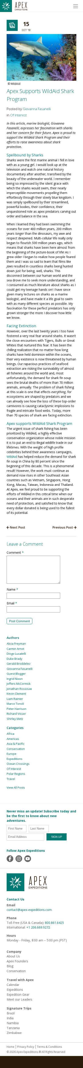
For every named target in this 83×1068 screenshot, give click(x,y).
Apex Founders (17, 961)
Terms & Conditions (49, 1047)
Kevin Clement (16, 694)
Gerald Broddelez (19, 664)
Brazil (11, 1013)
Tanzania (13, 1028)
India (10, 1018)
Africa (10, 734)
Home (10, 1047)
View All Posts (16, 787)
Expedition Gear (18, 994)
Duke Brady (14, 659)
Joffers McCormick (19, 684)
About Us (13, 956)
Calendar (13, 984)
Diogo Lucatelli (16, 654)
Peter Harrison (16, 709)
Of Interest (18, 115)
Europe (11, 754)
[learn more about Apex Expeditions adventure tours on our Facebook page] (10, 858)
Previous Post (62, 527)
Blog (10, 966)
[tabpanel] (41, 60)
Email (12, 603)
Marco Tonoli (15, 704)
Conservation (16, 749)
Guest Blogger (16, 674)
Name (12, 589)
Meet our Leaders (19, 999)
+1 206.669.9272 (38, 927)
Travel (11, 779)
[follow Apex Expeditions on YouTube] (27, 858)
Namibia (13, 1023)
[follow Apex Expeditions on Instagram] (18, 858)
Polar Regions (16, 774)
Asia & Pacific (15, 744)
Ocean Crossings (18, 764)
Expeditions (14, 759)
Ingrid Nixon (15, 679)
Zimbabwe (14, 1032)
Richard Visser (16, 714)
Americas (13, 739)
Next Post (17, 527)
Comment (15, 552)
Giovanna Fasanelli (37, 109)
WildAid (12, 456)
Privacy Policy (25, 1047)
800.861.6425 (54, 923)
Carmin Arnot (15, 649)
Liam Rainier (15, 699)
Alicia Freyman (16, 644)
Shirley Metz (15, 719)
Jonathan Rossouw (19, 689)
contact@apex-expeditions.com (29, 910)
